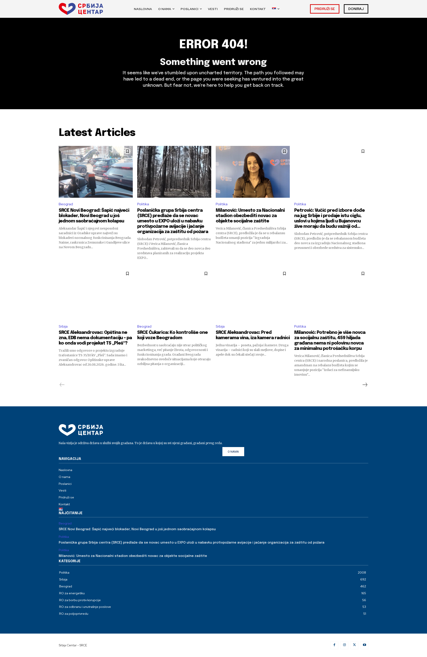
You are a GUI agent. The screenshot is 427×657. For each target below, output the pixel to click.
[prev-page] (62, 385)
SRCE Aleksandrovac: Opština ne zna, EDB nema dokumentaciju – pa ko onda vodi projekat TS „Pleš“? (95, 338)
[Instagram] (344, 645)
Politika (143, 204)
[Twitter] (354, 645)
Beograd (66, 204)
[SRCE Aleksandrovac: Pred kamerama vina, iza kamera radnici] (253, 294)
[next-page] (364, 385)
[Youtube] (364, 645)
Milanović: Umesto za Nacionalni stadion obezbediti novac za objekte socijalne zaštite (250, 216)
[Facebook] (334, 645)
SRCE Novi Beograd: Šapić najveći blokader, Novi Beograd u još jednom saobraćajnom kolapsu (94, 216)
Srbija (63, 326)
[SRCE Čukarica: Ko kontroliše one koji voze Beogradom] (174, 294)
